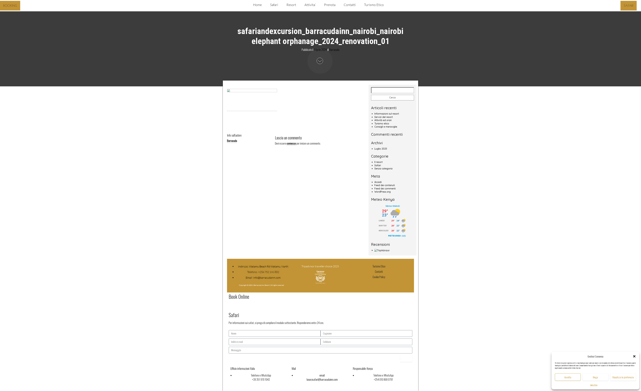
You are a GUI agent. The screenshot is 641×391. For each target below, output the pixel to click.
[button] (634, 356)
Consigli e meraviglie (385, 126)
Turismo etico (381, 123)
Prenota (330, 5)
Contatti (350, 5)
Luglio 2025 (380, 148)
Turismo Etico (374, 5)
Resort (291, 5)
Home (257, 5)
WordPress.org (382, 191)
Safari (274, 5)
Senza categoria (383, 168)
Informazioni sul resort (386, 113)
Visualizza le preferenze (623, 377)
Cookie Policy (593, 385)
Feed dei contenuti (384, 185)
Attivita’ (310, 5)
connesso (291, 143)
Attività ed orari (383, 120)
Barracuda (334, 50)
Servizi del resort (383, 117)
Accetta (567, 377)
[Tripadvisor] (385, 282)
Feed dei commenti (385, 188)
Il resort (378, 162)
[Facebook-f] (372, 282)
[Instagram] (378, 282)
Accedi (378, 182)
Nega (595, 377)
